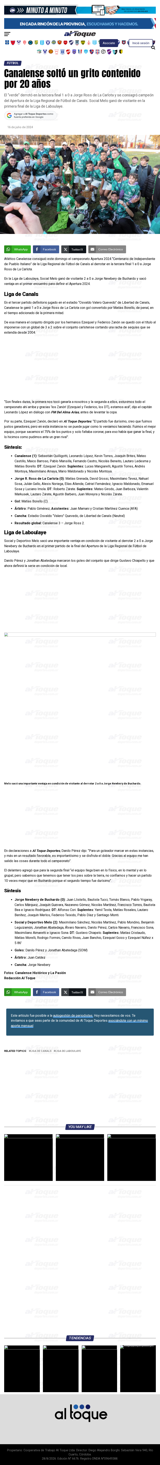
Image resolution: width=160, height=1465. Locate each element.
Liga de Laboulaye (68, 1051)
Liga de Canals (40, 1051)
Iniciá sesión (140, 43)
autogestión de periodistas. (73, 1016)
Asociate (109, 43)
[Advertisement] (80, 368)
